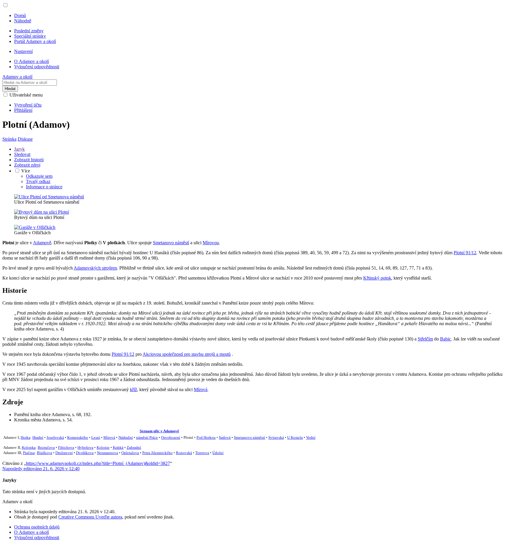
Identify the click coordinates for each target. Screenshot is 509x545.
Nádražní (125, 437)
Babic (445, 338)
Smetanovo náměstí (171, 242)
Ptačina (29, 453)
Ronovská (184, 453)
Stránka (9, 139)
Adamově (42, 242)
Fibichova (66, 447)
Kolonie (103, 447)
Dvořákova (85, 453)
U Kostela (295, 437)
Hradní (37, 437)
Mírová (200, 389)
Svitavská (276, 437)
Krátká (118, 447)
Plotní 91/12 (465, 252)
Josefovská (55, 437)
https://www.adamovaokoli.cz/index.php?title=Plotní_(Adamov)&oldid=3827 (98, 463)
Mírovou (211, 242)
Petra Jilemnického (157, 453)
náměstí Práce (147, 437)
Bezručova (46, 447)
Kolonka (29, 447)
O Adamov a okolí (31, 532)
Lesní (95, 437)
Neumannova (107, 453)
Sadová (225, 437)
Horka (25, 437)
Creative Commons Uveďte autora (90, 516)
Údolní (218, 453)
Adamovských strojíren (95, 267)
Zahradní (134, 447)
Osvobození (170, 437)
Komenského (77, 437)
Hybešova (85, 447)
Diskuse (25, 139)
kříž (133, 389)
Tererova (202, 453)
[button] (5, 5)
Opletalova (130, 453)
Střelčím (425, 338)
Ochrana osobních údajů (37, 526)
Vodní (310, 437)
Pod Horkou (206, 437)
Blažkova (44, 453)
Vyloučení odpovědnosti (36, 537)
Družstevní (64, 453)
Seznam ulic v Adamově (159, 431)
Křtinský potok (377, 277)
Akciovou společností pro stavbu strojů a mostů (187, 354)
